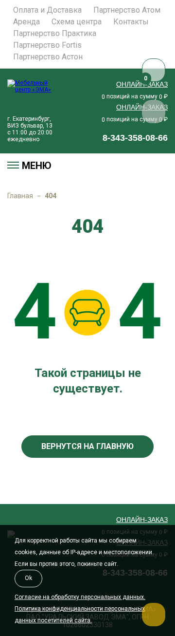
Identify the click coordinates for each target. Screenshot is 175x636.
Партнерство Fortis (47, 45)
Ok (28, 578)
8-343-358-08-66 (135, 138)
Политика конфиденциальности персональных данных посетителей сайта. (80, 614)
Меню (37, 165)
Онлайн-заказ (142, 84)
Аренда (26, 22)
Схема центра (77, 22)
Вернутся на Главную (87, 446)
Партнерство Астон (48, 57)
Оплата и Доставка (47, 10)
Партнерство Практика (54, 33)
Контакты (131, 22)
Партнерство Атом (126, 10)
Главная (20, 196)
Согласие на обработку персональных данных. (80, 597)
